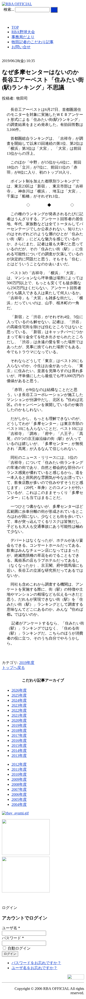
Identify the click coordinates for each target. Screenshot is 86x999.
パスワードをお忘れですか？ (36, 963)
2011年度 (19, 769)
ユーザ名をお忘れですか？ (34, 968)
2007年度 (19, 789)
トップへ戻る (13, 668)
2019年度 (26, 663)
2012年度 (19, 764)
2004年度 (19, 804)
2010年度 (19, 774)
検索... (9, 9)
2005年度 (19, 799)
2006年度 (19, 794)
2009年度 (19, 779)
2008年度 (19, 784)
